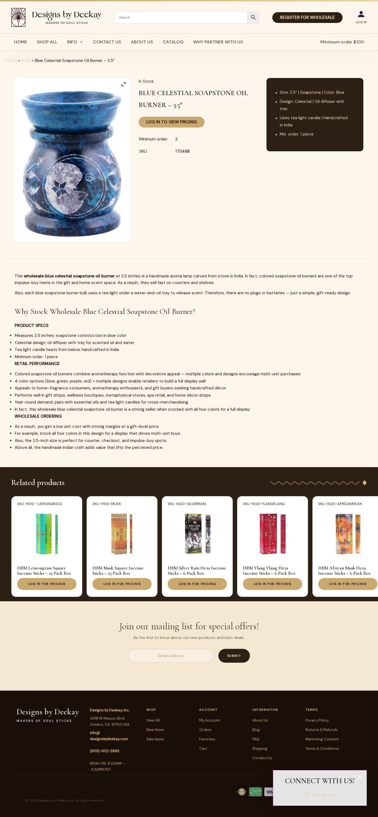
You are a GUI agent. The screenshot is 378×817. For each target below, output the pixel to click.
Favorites (207, 739)
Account (208, 710)
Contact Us (107, 42)
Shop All (47, 42)
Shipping (259, 748)
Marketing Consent (322, 739)
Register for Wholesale (307, 17)
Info (72, 42)
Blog (256, 729)
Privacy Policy (317, 720)
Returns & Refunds (321, 729)
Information (265, 710)
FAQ (255, 739)
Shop (26, 60)
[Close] (360, 777)
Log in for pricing (47, 584)
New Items (155, 729)
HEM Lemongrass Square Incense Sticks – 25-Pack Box (44, 570)
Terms (311, 710)
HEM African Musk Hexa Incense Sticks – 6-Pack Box (344, 570)
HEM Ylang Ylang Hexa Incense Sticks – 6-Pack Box (269, 570)
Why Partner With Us (218, 42)
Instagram (323, 794)
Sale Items (155, 739)
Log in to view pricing (171, 122)
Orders (205, 729)
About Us (142, 42)
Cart (203, 748)
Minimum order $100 (342, 42)
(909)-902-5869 (104, 751)
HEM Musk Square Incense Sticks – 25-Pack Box (118, 570)
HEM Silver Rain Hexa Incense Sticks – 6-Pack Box (197, 570)
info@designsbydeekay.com (109, 735)
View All (153, 720)
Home (20, 42)
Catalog (173, 42)
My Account (209, 720)
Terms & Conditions (322, 748)
